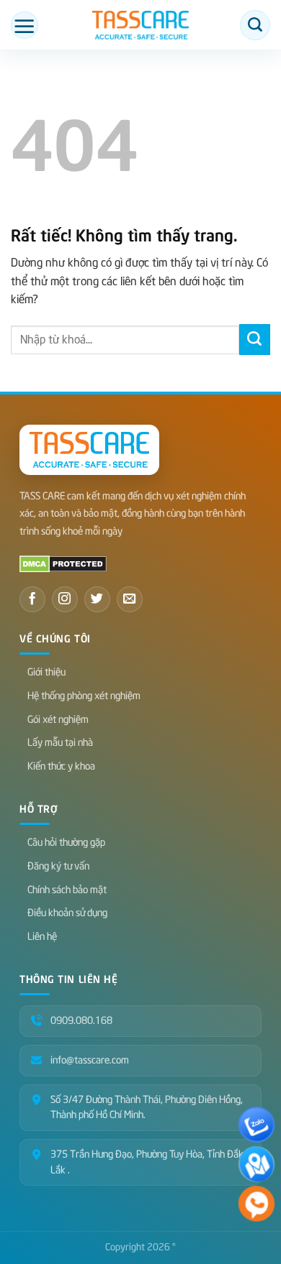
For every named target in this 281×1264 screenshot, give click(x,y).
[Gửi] (254, 339)
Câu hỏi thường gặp (66, 842)
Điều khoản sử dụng (67, 913)
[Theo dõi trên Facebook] (32, 599)
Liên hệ (42, 936)
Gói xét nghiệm (58, 719)
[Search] (255, 25)
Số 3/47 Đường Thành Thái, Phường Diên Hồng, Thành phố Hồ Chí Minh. (146, 1107)
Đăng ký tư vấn (58, 866)
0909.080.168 (81, 1020)
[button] (24, 25)
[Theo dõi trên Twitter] (97, 599)
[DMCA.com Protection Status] (63, 563)
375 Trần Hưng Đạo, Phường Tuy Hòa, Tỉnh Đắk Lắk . (147, 1162)
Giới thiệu (46, 672)
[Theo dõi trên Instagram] (65, 599)
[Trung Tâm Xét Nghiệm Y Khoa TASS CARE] (140, 25)
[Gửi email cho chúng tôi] (130, 599)
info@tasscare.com (89, 1060)
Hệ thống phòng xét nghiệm (83, 696)
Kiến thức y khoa (61, 766)
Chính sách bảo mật (67, 890)
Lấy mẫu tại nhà (60, 742)
